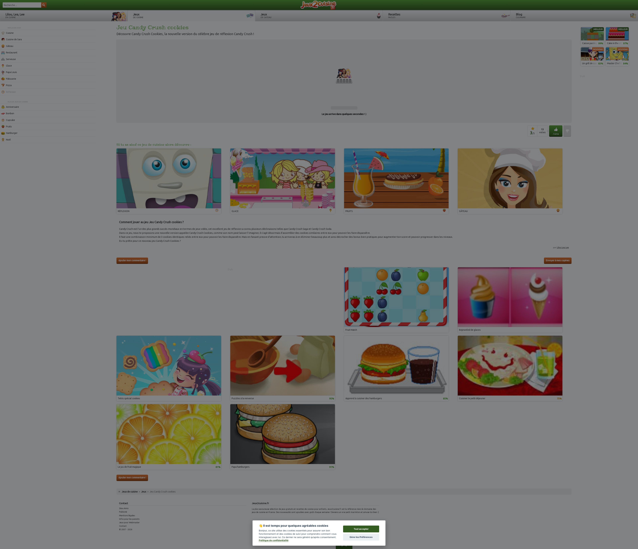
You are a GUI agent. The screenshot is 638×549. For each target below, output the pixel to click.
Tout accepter (361, 529)
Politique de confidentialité (273, 540)
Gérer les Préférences (361, 537)
